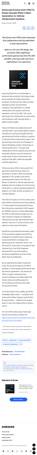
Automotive (13, 340)
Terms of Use (5, 432)
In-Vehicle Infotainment (10, 344)
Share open (32, 28)
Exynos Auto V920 (24, 340)
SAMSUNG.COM (6, 440)
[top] (33, 452)
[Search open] (25, 3)
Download (28, 28)
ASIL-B (5, 340)
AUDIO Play (24, 28)
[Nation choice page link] (29, 3)
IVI (21, 344)
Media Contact (26, 369)
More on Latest (17, 399)
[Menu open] (33, 3)
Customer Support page (12, 367)
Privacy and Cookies (8, 434)
